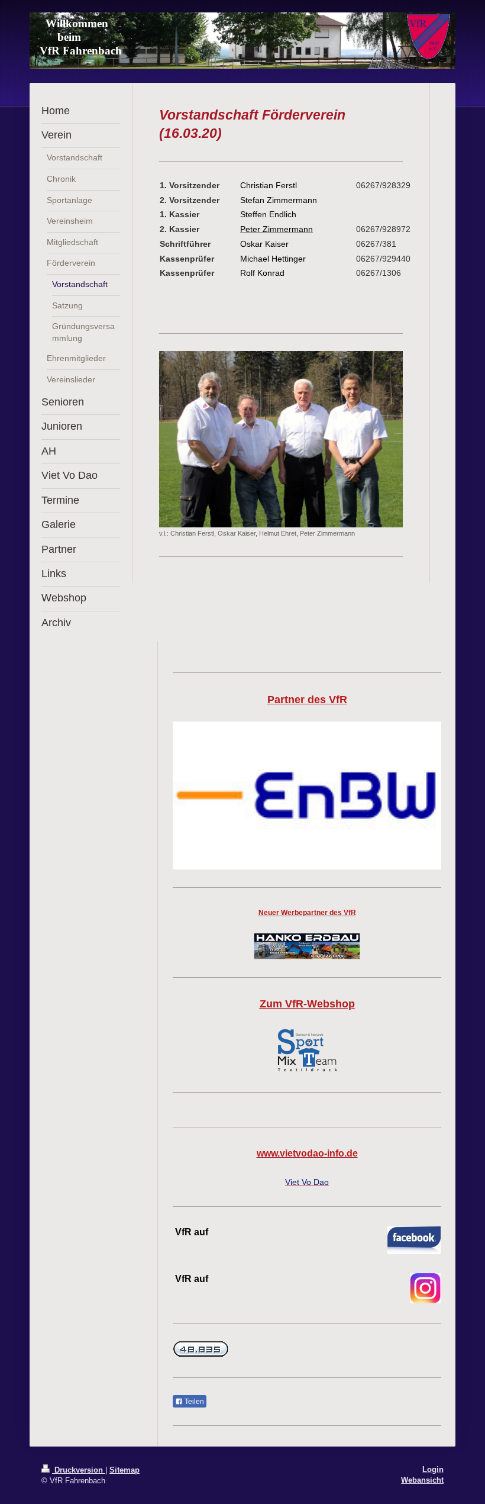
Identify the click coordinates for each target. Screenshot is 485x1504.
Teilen (193, 1401)
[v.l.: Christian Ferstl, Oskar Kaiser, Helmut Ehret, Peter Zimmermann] (281, 439)
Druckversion (78, 1470)
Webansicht (422, 1480)
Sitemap (124, 1470)
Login (433, 1469)
